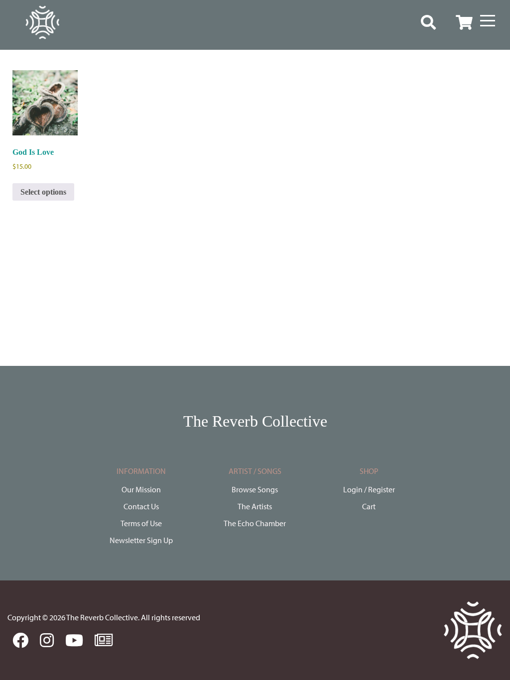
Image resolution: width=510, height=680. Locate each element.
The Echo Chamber (255, 523)
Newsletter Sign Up (141, 540)
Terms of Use (141, 523)
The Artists (255, 506)
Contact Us (141, 506)
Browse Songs (255, 489)
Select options (43, 192)
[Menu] (487, 21)
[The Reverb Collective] (42, 22)
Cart (369, 506)
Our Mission (141, 489)
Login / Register (369, 489)
